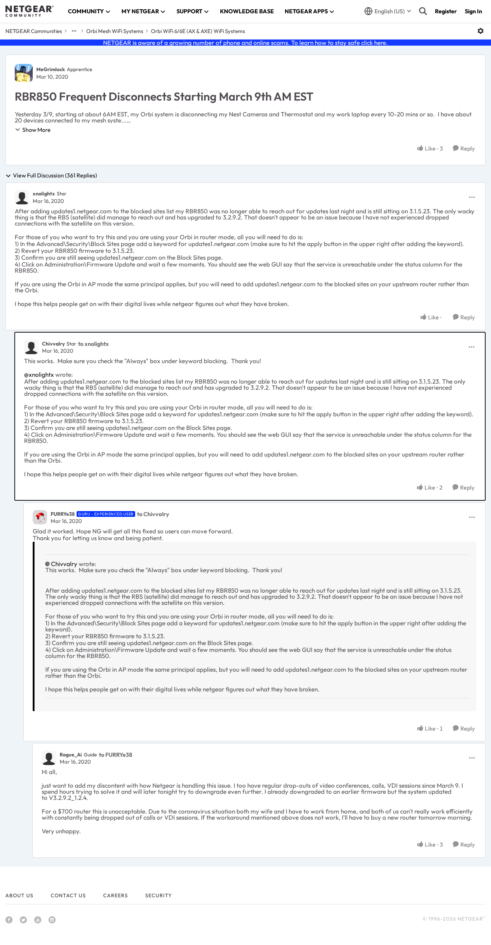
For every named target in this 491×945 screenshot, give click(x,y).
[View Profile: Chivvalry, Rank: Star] (31, 347)
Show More (36, 130)
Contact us (68, 895)
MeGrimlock (50, 69)
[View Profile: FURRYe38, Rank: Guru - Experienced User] (40, 517)
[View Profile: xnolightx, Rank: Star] (22, 197)
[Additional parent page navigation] (74, 31)
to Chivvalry (153, 514)
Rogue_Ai (71, 754)
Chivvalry (53, 343)
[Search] (423, 11)
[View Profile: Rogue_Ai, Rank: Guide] (49, 758)
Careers (115, 895)
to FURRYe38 (115, 755)
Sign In (473, 11)
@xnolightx (39, 374)
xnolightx (44, 193)
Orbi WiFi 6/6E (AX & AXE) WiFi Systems (198, 31)
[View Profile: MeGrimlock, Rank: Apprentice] (24, 73)
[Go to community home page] (29, 11)
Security (158, 895)
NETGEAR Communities (33, 31)
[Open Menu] (481, 31)
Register (446, 11)
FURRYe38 (63, 513)
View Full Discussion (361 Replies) (55, 175)
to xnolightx (93, 344)
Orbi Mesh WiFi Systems (114, 31)
